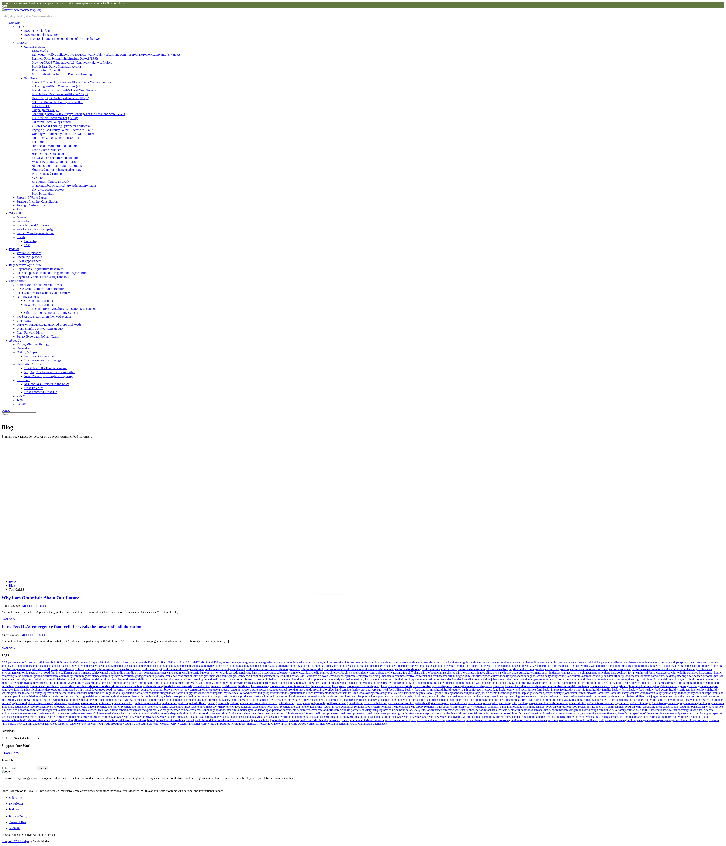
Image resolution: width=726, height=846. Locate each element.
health (440, 689)
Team (20, 400)
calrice (95, 672)
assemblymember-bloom (150, 665)
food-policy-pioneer (393, 686)
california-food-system (471, 669)
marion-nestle (577, 696)
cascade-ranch (237, 672)
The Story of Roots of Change (42, 360)
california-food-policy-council (439, 669)
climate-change (446, 672)
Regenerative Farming (38, 305)
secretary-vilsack (688, 710)
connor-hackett (262, 676)
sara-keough (590, 710)
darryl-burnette (660, 676)
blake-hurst (607, 665)
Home (13, 582)
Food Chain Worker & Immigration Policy (43, 293)
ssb (10, 716)
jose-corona (537, 693)
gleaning (25, 689)
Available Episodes (29, 253)
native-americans (305, 699)
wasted (127, 723)
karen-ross (603, 693)
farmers (179, 682)
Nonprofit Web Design (15, 841)
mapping (514, 696)
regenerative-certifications (81, 706)
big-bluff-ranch (469, 665)
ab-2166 (168, 662)
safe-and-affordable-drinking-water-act (341, 710)
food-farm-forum (584, 682)
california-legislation (532, 669)
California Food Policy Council (51, 122)
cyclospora (516, 676)
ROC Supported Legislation (41, 35)
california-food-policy (408, 669)
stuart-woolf (101, 716)
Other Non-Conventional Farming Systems (51, 313)
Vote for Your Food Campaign (35, 229)
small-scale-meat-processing (383, 713)
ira (349, 693)
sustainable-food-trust (383, 716)
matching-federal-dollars (629, 696)
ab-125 (111, 662)
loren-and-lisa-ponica (357, 696)
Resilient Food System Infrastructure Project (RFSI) (65, 59)
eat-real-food (392, 679)
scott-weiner (670, 710)
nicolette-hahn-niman (433, 699)
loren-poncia (378, 696)
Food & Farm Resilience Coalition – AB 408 (60, 94)
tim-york (117, 720)
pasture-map (105, 703)
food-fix (216, 686)
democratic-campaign (14, 679)
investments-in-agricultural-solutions (291, 693)
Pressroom (23, 380)
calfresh (79, 669)
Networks (23, 348)
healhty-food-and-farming (420, 689)
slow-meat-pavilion (268, 713)
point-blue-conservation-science (258, 703)
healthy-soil (703, 689)
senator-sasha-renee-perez (76, 713)
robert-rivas (111, 710)
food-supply (429, 686)
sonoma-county (572, 713)
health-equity (452, 689)
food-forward (229, 686)
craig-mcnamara (384, 676)
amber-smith (530, 662)
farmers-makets (194, 682)
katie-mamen (647, 693)
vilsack (44, 723)
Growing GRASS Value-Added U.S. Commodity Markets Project (72, 62)
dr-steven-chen (287, 679)
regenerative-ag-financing (664, 703)
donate (231, 679)
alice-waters (480, 662)
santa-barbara (499, 710)
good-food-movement (112, 689)
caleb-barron (66, 669)
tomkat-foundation (206, 720)
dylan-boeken (345, 679)
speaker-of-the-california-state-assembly (656, 713)
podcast (234, 703)
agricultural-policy (308, 662)
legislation (32, 696)
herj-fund (93, 693)
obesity (605, 699)
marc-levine (540, 696)
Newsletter (16, 804)
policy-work (303, 703)
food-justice (339, 686)
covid (325, 676)
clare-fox (401, 672)
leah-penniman (16, 696)
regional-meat (389, 706)
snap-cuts (435, 713)
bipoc (540, 665)
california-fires (354, 669)
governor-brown (162, 689)
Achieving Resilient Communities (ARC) (57, 86)
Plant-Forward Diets (30, 333)
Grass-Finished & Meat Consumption (40, 329)
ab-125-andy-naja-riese (129, 662)
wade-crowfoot (113, 723)
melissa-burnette (70, 699)
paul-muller (154, 703)
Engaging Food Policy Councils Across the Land (62, 130)
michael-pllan (145, 699)
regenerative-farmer (108, 706)
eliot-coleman (476, 679)
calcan (54, 669)
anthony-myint (10, 665)
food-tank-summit (542, 686)
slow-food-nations (233, 713)
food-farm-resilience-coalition (633, 682)
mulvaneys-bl (240, 699)
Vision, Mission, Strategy (33, 344)
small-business (289, 713)
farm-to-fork (130, 682)
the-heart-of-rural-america (34, 720)
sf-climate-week (102, 713)
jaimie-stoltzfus (394, 693)
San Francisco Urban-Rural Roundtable (57, 166)
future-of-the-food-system (644, 686)
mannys (504, 696)
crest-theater (440, 676)
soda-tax (501, 713)
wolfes (302, 723)
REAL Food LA (41, 51)
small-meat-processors (352, 713)
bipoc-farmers (552, 665)
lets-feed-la (189, 696)
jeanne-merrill (459, 693)
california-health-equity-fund (503, 669)
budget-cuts (656, 665)
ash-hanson (63, 665)
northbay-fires (518, 699)
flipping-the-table (412, 682)
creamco (400, 676)
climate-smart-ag (571, 672)
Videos (21, 396)
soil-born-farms (516, 713)
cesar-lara (305, 672)
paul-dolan (140, 703)
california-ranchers (620, 669)
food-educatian (201, 686)
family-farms (37, 682)
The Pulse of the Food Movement (45, 368)
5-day (91, 662)
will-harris (284, 723)
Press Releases (33, 388)
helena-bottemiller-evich (73, 693)
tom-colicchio (131, 720)
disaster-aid (133, 679)
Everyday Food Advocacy (33, 225)
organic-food (19, 703)
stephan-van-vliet (48, 716)
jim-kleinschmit (490, 693)
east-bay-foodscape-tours (369, 679)
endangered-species (612, 679)
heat (55, 693)
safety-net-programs (376, 710)
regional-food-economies (339, 706)
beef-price (397, 665)
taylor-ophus (468, 716)
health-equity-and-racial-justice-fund (520, 689)
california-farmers (334, 669)
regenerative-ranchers (238, 706)
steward (88, 716)
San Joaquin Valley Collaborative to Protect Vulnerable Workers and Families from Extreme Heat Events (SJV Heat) (106, 55)
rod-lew (157, 710)
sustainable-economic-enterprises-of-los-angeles (297, 716)
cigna (381, 672)
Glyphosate (24, 321)
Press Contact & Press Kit (40, 392)
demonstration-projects (41, 679)
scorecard (656, 710)
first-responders (392, 682)
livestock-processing (276, 696)
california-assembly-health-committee (119, 669)
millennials (194, 699)
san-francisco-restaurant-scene (461, 710)
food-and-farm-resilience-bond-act (80, 686)
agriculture (378, 662)
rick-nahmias (81, 710)
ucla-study (335, 720)
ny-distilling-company (581, 699)
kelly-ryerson (663, 693)
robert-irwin (96, 710)
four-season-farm (600, 686)
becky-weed (382, 665)
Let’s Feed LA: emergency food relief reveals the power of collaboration (71, 626)
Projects (22, 43)
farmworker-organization (247, 682)
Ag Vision (38, 178)
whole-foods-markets (243, 723)
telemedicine (518, 716)
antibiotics (26, 665)
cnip (613, 672)
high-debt (112, 693)
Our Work (15, 23)
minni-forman (209, 699)
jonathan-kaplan (519, 693)
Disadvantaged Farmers (47, 174)
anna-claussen (629, 662)
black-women (591, 665)
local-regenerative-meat (303, 696)
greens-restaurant (231, 689)
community (66, 676)
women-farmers (315, 723)
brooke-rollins (640, 665)
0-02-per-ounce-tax (13, 662)
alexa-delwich (437, 662)
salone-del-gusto (416, 710)
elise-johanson (493, 679)
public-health (422, 703)
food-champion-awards (178, 686)
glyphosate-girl (53, 689)
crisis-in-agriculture (459, 676)
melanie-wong (51, 699)
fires (379, 682)
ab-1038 (101, 662)
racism (503, 703)
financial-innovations (359, 682)
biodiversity (486, 665)
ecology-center (414, 679)
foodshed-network (578, 686)
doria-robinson (244, 679)
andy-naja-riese (573, 662)
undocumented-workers (431, 720)
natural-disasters (343, 699)
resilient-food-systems (628, 706)
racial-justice (490, 703)
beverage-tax (451, 665)
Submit (43, 768)
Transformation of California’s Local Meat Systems (64, 90)
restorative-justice (712, 706)
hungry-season (193, 693)
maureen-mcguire (673, 696)
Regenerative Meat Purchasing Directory (43, 277)
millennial (181, 699)
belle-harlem (410, 665)
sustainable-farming (337, 716)
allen (507, 662)
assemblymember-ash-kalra (118, 665)
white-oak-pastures (218, 723)
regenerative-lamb (157, 706)
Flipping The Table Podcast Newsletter (49, 372)
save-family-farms (623, 710)
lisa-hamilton (204, 696)
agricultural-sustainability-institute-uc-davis (345, 662)
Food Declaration (43, 194)
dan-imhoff (610, 676)
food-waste (560, 686)
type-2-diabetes (260, 720)
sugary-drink (175, 716)
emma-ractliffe (580, 679)
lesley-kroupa (174, 696)
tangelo (455, 716)
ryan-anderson (256, 710)
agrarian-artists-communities (279, 662)
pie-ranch (223, 703)
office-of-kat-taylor (663, 699)
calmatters (85, 672)
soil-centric (532, 713)
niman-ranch (454, 699)
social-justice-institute (483, 713)
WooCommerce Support (333, 593)
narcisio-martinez (284, 699)
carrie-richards (219, 672)
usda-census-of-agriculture (620, 720)
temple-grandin (536, 716)
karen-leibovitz (587, 693)
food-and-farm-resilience (44, 686)
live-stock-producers (240, 696)
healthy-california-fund (578, 689)
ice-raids (207, 693)
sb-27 (637, 710)
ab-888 (178, 662)
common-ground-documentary (40, 676)
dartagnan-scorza (534, 676)
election (451, 679)
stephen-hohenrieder (71, 716)
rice (15, 710)
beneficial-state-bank (431, 665)
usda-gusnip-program (665, 720)
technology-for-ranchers (496, 716)
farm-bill (51, 682)
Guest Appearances (29, 261)
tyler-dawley (242, 720)
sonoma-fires (604, 713)
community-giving (132, 676)
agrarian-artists (253, 662)
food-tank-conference (518, 686)
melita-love (87, 699)
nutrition (539, 699)
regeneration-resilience (600, 703)
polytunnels (318, 703)
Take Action (16, 213)
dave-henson (694, 676)
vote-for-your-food (92, 723)
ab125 (196, 662)
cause (272, 672)
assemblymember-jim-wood (182, 665)
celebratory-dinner (288, 672)
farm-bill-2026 (65, 682)
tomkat (190, 720)
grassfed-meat (203, 689)
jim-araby (474, 693)
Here (4, 6)
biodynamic (501, 665)
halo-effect (328, 689)
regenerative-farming (133, 706)
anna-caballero (612, 662)
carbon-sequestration (147, 672)
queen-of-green (440, 703)
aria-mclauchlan (42, 665)
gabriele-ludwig (669, 686)
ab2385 (205, 662)
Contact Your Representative (35, 233)
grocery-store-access (254, 689)
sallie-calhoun (397, 710)
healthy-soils (24, 693)
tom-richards (163, 720)
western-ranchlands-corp (192, 723)
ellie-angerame (533, 679)
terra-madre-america (572, 716)
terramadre (616, 716)
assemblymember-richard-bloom (218, 665)
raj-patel (512, 703)
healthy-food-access (657, 689)
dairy (548, 676)
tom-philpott (147, 720)
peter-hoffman (197, 703)
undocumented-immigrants (400, 720)
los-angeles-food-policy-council (419, 696)
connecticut (245, 676)
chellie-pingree (320, 672)
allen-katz (516, 662)
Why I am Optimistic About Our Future (40, 597)
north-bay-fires (501, 699)
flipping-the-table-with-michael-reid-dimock (481, 682)
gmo (65, 689)
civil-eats (390, 672)
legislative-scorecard (97, 696)
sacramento (289, 710)
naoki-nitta (255, 699)
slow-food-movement (208, 713)
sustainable (233, 716)
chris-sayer (351, 672)
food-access (700, 682)
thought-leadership (62, 720)
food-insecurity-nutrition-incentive (290, 686)
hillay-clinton (126, 693)
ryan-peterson (274, 710)
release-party (465, 706)
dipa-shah (110, 679)
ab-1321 (149, 662)
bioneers (513, 665)
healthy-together (42, 693)
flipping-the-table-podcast (438, 682)
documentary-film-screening (186, 679)
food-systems (484, 686)
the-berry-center (670, 716)
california (90, 669)
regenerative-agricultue (693, 703)
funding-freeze (619, 686)
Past (27, 245)
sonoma (557, 713)
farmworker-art (223, 682)
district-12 (146, 679)
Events (21, 237)
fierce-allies (321, 682)
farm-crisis (81, 682)
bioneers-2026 (527, 665)
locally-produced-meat (331, 696)
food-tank (498, 686)
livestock (258, 696)
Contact (21, 404)
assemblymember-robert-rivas (256, 665)
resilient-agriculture (523, 706)
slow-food (189, 713)
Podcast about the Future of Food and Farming (62, 74)
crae (371, 676)
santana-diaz (541, 710)
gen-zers (692, 686)
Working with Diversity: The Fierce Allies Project (63, 134)
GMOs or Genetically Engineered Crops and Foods (49, 325)
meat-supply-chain (12, 699)
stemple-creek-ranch (25, 716)
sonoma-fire (589, 713)
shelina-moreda (160, 713)
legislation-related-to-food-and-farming (62, 696)
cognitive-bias (695, 672)
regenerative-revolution (265, 706)
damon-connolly (593, 676)
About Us (15, 340)
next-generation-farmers (406, 699)
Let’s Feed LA (41, 106)
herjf (102, 693)
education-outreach (434, 679)
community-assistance (86, 676)
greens (216, 689)
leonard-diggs (157, 696)
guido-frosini (313, 689)
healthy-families (601, 689)
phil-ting (212, 703)
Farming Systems (28, 297)
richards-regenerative (48, 710)
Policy (21, 27)
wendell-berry (168, 723)
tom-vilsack (178, 720)
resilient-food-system (548, 706)
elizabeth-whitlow (513, 679)
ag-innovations (227, 662)
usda (601, 720)
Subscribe (23, 221)
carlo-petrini (174, 672)
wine (294, 723)
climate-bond (429, 672)
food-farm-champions (560, 682)
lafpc (708, 693)
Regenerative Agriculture (25, 265)
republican (479, 706)
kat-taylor (615, 693)
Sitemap (14, 828)
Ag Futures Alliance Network (50, 182)
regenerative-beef (25, 706)
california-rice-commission (648, 669)
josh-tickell (571, 693)
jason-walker (443, 693)
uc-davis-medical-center (314, 720)
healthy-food (636, 689)
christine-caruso (367, 672)
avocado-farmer (310, 665)
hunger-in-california (171, 693)
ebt (402, 679)
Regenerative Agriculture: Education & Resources (64, 309)
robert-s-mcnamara (130, 710)
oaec (598, 699)
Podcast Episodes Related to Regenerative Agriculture (52, 273)
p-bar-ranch (60, 703)
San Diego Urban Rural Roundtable (55, 146)
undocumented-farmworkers (367, 720)
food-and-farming (153, 686)
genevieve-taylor (708, 686)
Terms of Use (17, 822)
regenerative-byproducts (50, 706)
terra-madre (552, 716)
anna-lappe (645, 662)
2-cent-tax (31, 662)
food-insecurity (260, 686)
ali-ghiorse (452, 662)
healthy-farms (620, 689)
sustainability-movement (212, 716)
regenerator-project (312, 706)
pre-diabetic (356, 703)
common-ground (11, 676)
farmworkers (270, 682)
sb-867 (646, 710)
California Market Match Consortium (55, 138)
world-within (358, 723)
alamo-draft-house (395, 662)
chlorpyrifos (337, 672)
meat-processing (710, 696)
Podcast (14, 249)
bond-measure (622, 665)
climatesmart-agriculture (596, 672)
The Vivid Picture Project (48, 190)
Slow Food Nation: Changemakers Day (56, 170)
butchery (669, 665)
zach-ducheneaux (376, 723)
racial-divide (475, 703)
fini (374, 682)
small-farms (306, 713)
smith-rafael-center (411, 713)
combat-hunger (713, 672)
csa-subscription (480, 676)
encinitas (594, 679)
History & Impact (28, 352)
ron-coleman (188, 710)
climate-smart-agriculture (517, 672)
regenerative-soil (290, 706)
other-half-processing (40, 703)
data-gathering (677, 676)
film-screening (337, 682)
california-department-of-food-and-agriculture (273, 669)
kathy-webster (630, 693)
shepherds (176, 713)
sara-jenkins (576, 710)
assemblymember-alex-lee (86, 665)
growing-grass (296, 689)
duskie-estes (329, 679)
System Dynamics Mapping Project (54, 162)
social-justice (461, 713)
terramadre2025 (633, 716)
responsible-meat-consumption (660, 706)
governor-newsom (184, 689)
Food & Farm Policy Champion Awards (56, 66)
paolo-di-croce (89, 703)
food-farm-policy (605, 682)
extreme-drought (19, 682)
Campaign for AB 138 (45, 110)
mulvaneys (224, 699)
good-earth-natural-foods (84, 689)
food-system (444, 686)
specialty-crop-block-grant (696, 713)
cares (163, 672)
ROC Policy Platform (37, 31)
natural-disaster (325, 699)
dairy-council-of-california (567, 676)
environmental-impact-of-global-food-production (679, 679)
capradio (129, 672)
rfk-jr (5, 710)
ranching (523, 703)
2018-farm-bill (46, 662)
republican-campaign (499, 706)
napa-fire (267, 699)
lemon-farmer (140, 696)
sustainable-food (360, 716)
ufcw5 (345, 720)
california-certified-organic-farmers (183, 669)
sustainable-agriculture (254, 716)
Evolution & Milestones (39, 356)
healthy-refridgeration (682, 689)
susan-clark (190, 716)
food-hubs (244, 686)
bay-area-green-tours (333, 665)
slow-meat (250, 713)
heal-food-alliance (393, 689)
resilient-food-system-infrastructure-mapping (588, 706)
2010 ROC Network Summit (49, 154)
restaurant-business (690, 706)
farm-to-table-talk (164, 682)
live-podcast (220, 696)
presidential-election (375, 703)
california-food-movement (378, 669)
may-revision (692, 696)
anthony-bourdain (707, 662)
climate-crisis (493, 672)
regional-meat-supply (411, 706)
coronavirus (314, 676)
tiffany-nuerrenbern (85, 720)
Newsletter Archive (29, 364)
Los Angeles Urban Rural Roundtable (56, 158)
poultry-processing (337, 703)
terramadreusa (651, 716)
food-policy (373, 686)
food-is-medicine (321, 686)
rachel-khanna (458, 703)
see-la (702, 710)
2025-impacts (64, 662)
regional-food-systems (367, 706)
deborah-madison (713, 676)
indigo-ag (263, 693)
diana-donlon (74, 679)
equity (712, 679)
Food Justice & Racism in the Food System (44, 317)
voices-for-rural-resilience (64, 723)
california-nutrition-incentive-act (589, 669)
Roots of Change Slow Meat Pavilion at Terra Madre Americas (71, 82)
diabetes (60, 679)
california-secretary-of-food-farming (38, 672)
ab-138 (158, 662)
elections (462, 679)
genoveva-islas (10, 689)
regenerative (622, 703)
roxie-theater (223, 710)
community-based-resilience (160, 676)
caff (47, 669)
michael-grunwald (125, 699)
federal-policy (287, 682)
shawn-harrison (121, 713)
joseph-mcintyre (554, 693)
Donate (21, 217)
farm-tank (94, 682)
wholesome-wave (267, 723)
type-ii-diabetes (279, 720)
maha (442, 696)
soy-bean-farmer (622, 713)
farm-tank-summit (111, 682)
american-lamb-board (550, 662)
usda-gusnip (644, 720)
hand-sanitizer (343, 689)
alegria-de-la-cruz (417, 662)
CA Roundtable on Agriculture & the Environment (64, 186)
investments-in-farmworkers (330, 693)
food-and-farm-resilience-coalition (121, 686)
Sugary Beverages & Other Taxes (38, 336)
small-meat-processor (326, 713)
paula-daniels (169, 703)
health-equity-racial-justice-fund (479, 689)
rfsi (10, 710)
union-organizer (455, 720)
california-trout (69, 672)
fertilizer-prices (305, 682)
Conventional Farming (38, 301)
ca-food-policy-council (705, 665)
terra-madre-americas (597, 716)
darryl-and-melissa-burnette (634, 676)
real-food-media (558, 703)
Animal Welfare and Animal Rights (39, 285)
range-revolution (539, 703)
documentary (161, 679)
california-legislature (557, 669)
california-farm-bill (312, 669)
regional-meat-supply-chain (440, 706)
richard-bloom (26, 710)
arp (54, 665)
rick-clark (67, 710)
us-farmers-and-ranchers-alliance (578, 720)
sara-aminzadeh (558, 710)
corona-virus (299, 676)
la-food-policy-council (691, 693)
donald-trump (218, 679)
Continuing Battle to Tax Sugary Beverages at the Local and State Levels (78, 114)
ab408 (214, 662)
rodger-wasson (171, 710)
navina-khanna (363, 699)
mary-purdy (607, 696)
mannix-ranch (490, 696)
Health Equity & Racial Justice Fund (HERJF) (60, 98)
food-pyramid (413, 686)
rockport (147, 710)
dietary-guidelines (93, 679)
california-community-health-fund (225, 669)
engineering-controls (637, 679)
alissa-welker (495, 662)
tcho (478, 716)
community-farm (110, 676)
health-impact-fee (553, 689)
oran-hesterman (704, 699)
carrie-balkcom (201, 672)
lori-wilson (393, 696)
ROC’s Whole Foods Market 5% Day (55, 118)
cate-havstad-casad (257, 672)
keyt (674, 693)
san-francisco (434, 710)
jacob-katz (378, 693)
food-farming (685, 682)
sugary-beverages (156, 716)
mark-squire (593, 696)
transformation (226, 720)
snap (426, 713)
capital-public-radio (111, 672)
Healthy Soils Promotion (47, 70)
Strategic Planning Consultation (37, 201)
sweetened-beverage (409, 716)
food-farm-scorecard (664, 682)
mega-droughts (33, 699)
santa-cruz (514, 710)
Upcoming (30, 241)
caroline (187, 672)
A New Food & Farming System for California (61, 126)
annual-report (660, 662)
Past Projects (32, 78)
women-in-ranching (337, 723)
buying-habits (683, 665)
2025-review (80, 662)
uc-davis (294, 720)
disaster (121, 679)
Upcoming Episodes (29, 257)
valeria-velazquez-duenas (693, 720)
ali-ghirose (465, 662)
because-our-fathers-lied (360, 665)
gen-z (683, 686)
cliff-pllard (414, 672)
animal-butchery (592, 662)
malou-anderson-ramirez (466, 696)
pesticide (183, 703)
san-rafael (485, 710)
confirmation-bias (188, 676)
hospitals (154, 693)
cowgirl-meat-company (354, 676)
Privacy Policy (18, 816)
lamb (715, 693)
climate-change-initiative (470, 672)
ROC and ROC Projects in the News (46, 384)
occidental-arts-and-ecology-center (631, 699)
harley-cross (359, 689)
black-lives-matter (572, 665)
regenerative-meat (179, 706)
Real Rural (39, 142)
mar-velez (526, 696)
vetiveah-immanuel (28, 723)
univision (553, 720)
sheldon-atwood (140, 713)
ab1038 (187, 662)
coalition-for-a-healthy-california (636, 672)
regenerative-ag (639, 703)
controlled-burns (281, 676)
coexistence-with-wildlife (671, 672)
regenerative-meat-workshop (208, 706)
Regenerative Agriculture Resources (40, 269)
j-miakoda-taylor (362, 693)
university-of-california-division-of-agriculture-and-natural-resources (506, 720)
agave (240, 662)
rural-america (239, 710)
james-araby (411, 693)
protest (410, 703)
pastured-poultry (123, 703)
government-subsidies (139, 689)
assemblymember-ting (287, 665)
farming (208, 682)
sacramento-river (307, 710)
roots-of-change (206, 710)
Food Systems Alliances (47, 150)
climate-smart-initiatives (546, 672)
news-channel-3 (381, 699)
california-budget (152, 669)
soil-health (546, 713)
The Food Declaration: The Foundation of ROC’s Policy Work (63, 39)
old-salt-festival (685, 699)
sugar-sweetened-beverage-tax (127, 716)
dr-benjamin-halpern (266, 679)
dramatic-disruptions (309, 679)
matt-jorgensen (653, 696)
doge (206, 679)
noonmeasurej (483, 699)
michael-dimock (104, 699)
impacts (217, 693)
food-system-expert (464, 686)
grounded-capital (277, 689)
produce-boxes (397, 703)
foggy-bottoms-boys (519, 682)
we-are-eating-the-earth (145, 723)
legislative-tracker (120, 696)
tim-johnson (104, 720)
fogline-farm (539, 682)
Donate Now (11, 752)
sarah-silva (605, 710)
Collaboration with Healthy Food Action (57, 102)
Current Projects (34, 47)
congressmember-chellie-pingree (218, 676)
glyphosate (37, 689)
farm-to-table (145, 682)
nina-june (468, 699)
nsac (530, 699)
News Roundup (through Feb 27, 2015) (48, 376)
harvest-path (375, 689)
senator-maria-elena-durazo (44, 713)
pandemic (74, 703)
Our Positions (18, 281)
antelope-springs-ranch (682, 662)
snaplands (447, 713)
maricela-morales (558, 696)
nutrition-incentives (556, 699)
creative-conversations (418, 676)
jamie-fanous (426, 693)
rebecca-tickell (577, 703)
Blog (19, 209)
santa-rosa (527, 710)
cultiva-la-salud (500, 676)
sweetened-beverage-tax (436, 716)
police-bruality (286, 703)
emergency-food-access (557, 679)
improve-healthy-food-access (240, 693)
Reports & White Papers (32, 197)
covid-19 (334, 676)
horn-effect (141, 693)
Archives (7, 738)
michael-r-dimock (164, 699)
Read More (8, 618)
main (449, 696)
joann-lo (505, 693)
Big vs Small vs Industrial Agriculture (41, 289)
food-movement (356, 686)
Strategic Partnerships (31, 205)
